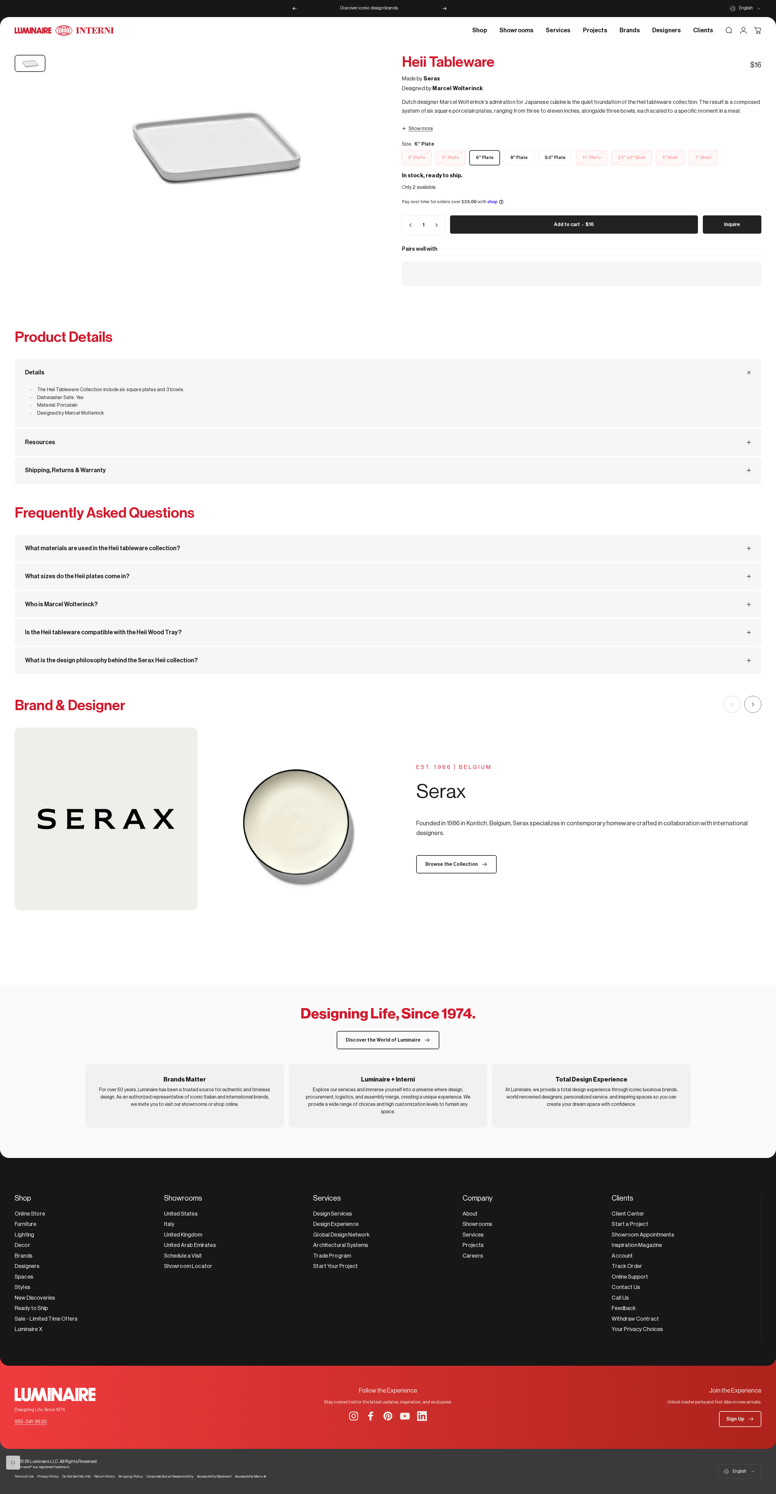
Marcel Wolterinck (457, 88)
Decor (22, 1245)
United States (181, 1213)
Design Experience (336, 1224)
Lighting (24, 1234)
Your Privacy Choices (637, 1329)
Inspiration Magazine (637, 1245)
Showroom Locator (188, 1266)
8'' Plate (518, 158)
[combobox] (745, 8)
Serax (432, 78)
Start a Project (630, 1224)
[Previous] (294, 8)
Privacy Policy (48, 1476)
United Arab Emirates (190, 1245)
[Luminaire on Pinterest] (388, 1416)
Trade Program (332, 1256)
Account (622, 1256)
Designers (27, 1266)
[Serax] (201, 819)
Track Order (627, 1266)
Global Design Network (341, 1234)
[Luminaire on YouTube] (405, 1416)
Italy (169, 1224)
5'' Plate (450, 158)
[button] (740, 1419)
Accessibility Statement (214, 1476)
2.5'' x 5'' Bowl (631, 158)
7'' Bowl (703, 158)
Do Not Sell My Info (76, 1476)
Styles (22, 1287)
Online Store (30, 1213)
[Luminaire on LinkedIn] (422, 1416)
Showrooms (477, 1224)
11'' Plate (591, 158)
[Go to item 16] (30, 63)
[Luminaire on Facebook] (371, 1416)
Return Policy (104, 1476)
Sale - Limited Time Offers (46, 1319)
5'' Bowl (670, 158)
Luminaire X (28, 1329)
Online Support (630, 1277)
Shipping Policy (130, 1476)
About (470, 1213)
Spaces (24, 1277)
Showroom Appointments (643, 1234)
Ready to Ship (31, 1308)
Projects (473, 1245)
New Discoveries (35, 1298)
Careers (473, 1256)
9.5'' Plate (555, 158)
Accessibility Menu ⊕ (250, 1476)
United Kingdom (183, 1234)
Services (473, 1234)
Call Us (620, 1298)
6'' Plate (484, 158)
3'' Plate (416, 158)
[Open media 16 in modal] (212, 144)
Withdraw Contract (635, 1319)
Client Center (628, 1213)
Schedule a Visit (183, 1256)
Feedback (624, 1308)
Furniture (25, 1224)
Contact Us (626, 1287)
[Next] (444, 8)
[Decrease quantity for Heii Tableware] (409, 225)
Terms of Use (24, 1476)
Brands (23, 1256)
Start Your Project (335, 1266)
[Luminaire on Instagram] (354, 1416)
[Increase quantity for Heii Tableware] (438, 225)
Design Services (332, 1213)
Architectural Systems (340, 1245)
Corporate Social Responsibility (169, 1476)
